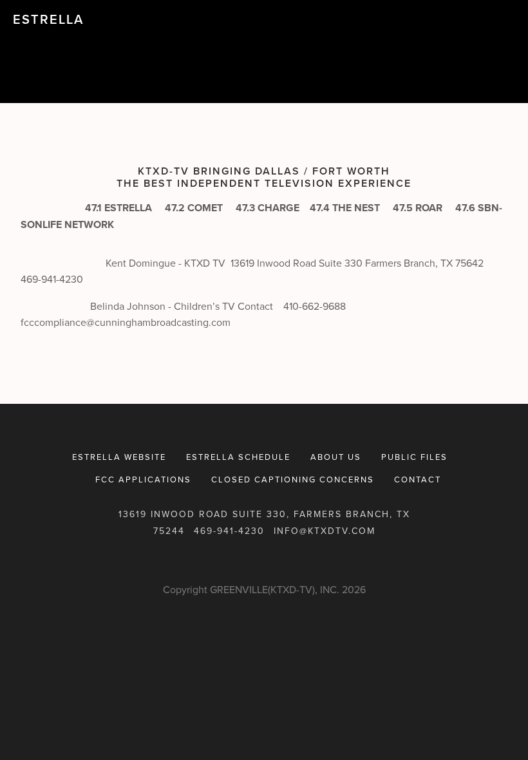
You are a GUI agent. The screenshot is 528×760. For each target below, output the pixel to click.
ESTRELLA (48, 19)
